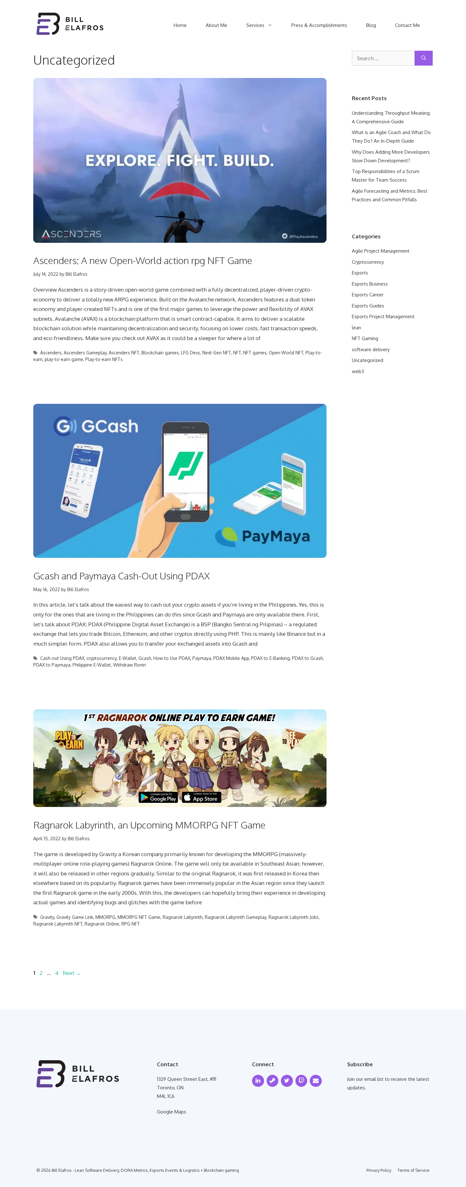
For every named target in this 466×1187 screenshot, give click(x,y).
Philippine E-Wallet (92, 665)
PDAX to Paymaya (51, 665)
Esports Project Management (383, 316)
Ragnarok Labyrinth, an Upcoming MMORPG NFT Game (149, 825)
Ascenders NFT (124, 352)
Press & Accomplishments (319, 25)
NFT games (255, 352)
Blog (371, 25)
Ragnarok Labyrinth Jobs (294, 917)
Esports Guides (368, 306)
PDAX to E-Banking (270, 658)
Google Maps (171, 1112)
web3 (358, 371)
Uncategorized (367, 360)
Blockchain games (160, 352)
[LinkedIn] (258, 1081)
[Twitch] (301, 1081)
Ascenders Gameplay (85, 352)
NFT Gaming (365, 338)
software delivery (371, 349)
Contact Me (407, 25)
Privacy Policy (378, 1170)
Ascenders (50, 352)
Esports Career (368, 295)
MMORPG (105, 917)
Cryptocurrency (368, 262)
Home (180, 25)
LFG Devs (190, 352)
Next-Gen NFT (216, 352)
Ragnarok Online (102, 923)
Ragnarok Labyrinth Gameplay (235, 917)
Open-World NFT (286, 352)
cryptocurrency (102, 658)
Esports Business (370, 284)
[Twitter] (287, 1081)
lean (356, 328)
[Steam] (273, 1081)
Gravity (47, 917)
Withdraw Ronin (129, 665)
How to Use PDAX (171, 658)
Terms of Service (414, 1170)
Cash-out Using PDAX (62, 658)
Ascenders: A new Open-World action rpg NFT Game (142, 260)
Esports (360, 273)
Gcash (145, 658)
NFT (237, 352)
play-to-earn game (64, 359)
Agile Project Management (381, 251)
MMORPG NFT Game (139, 917)
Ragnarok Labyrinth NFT (57, 923)
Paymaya (201, 658)
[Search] (424, 58)
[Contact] (316, 1081)
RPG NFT (130, 923)
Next (72, 973)
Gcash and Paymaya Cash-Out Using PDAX (121, 576)
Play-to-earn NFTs (104, 359)
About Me (216, 25)
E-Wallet (127, 658)
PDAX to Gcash (307, 658)
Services (255, 25)
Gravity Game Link (74, 917)
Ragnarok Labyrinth (183, 917)
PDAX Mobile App (231, 658)
